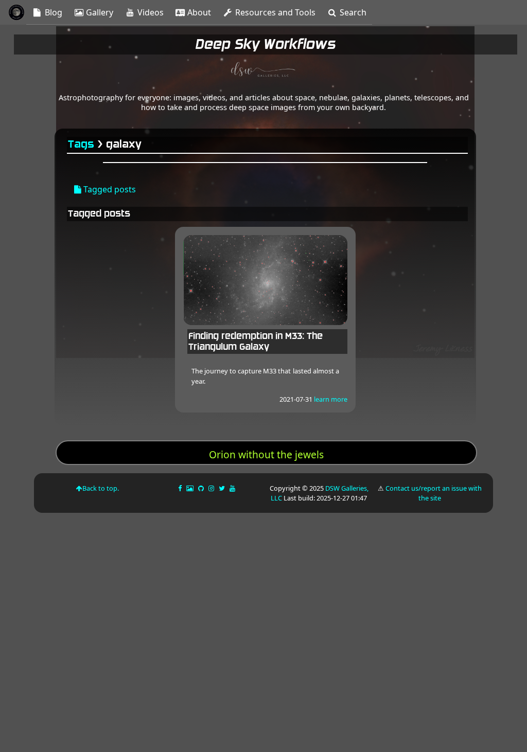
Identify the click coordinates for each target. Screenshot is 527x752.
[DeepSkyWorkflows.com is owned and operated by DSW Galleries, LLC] (263, 71)
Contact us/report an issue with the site (433, 493)
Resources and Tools (274, 12)
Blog (52, 12)
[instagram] (211, 488)
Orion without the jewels (266, 454)
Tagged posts (108, 189)
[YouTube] (233, 488)
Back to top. (100, 488)
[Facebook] (180, 488)
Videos (149, 12)
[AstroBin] (190, 488)
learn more (330, 399)
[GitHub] (201, 488)
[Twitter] (222, 488)
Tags (81, 144)
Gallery (98, 12)
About (198, 12)
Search (352, 12)
